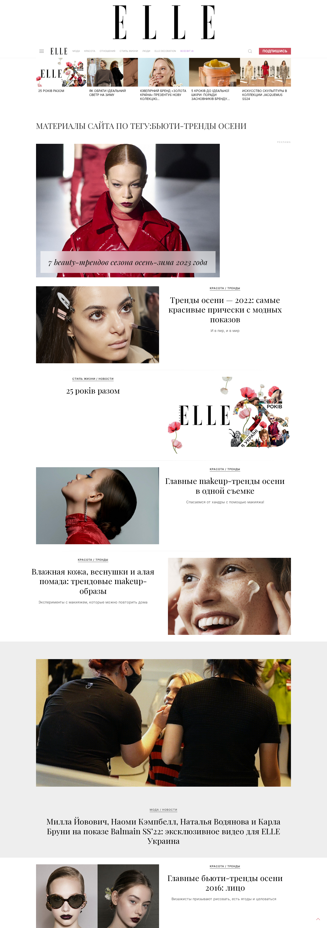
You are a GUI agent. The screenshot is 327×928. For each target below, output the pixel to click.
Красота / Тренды (225, 288)
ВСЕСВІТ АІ (187, 51)
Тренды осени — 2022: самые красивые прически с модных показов (225, 309)
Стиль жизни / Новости (93, 378)
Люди (146, 51)
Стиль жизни (129, 51)
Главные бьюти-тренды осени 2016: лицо (225, 882)
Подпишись (274, 51)
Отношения (107, 51)
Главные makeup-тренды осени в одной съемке (225, 485)
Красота (89, 51)
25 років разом (93, 390)
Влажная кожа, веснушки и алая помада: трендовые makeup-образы (93, 581)
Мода (76, 51)
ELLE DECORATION (165, 51)
